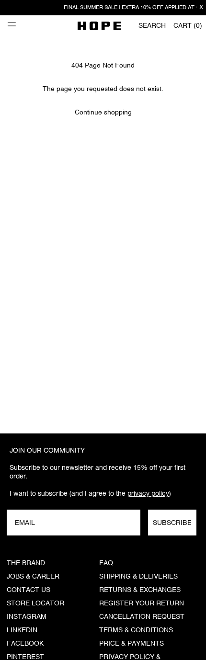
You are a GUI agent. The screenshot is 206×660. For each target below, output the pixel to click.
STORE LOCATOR (35, 603)
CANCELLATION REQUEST (141, 617)
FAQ (106, 563)
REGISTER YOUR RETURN (141, 603)
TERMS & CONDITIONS (136, 630)
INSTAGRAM (26, 617)
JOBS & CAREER (33, 576)
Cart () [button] (187, 26)
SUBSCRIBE (172, 522)
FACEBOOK (25, 643)
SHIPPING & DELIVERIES (138, 576)
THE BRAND (26, 563)
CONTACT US (28, 590)
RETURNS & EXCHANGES (140, 590)
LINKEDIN (22, 630)
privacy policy (148, 493)
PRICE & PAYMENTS (131, 643)
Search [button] (152, 26)
